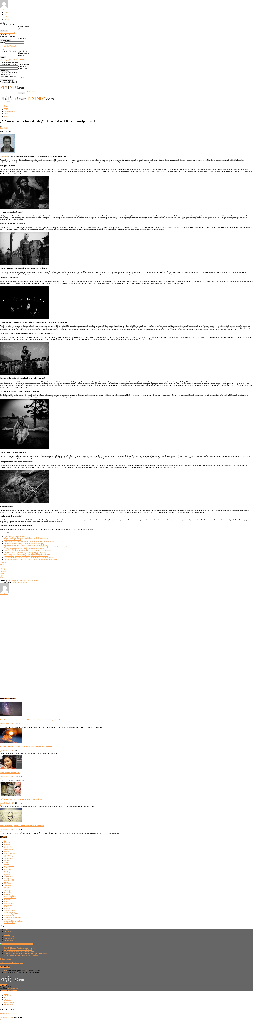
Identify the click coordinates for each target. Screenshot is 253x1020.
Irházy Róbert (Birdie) (7, 723)
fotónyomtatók (8, 857)
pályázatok (7, 878)
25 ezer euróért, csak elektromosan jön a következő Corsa (22, 955)
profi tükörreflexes (9, 923)
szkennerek (7, 885)
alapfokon (7, 842)
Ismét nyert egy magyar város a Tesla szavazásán (19, 951)
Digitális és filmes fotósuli (19, 582)
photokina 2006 (9, 880)
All (5, 841)
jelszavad (21, 29)
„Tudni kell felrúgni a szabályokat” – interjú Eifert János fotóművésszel (26, 556)
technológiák (8, 891)
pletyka (6, 882)
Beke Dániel (4, 128)
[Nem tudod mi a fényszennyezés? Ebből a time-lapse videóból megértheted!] (11, 716)
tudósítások (7, 899)
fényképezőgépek (9, 853)
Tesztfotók (7, 894)
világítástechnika (9, 903)
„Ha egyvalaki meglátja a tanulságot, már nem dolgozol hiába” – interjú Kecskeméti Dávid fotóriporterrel (36, 547)
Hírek (6, 14)
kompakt (6, 907)
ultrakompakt (8, 905)
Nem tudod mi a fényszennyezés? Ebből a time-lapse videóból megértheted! (30, 720)
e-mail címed (22, 38)
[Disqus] (126, 619)
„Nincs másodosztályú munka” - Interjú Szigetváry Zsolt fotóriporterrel (26, 538)
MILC (6, 933)
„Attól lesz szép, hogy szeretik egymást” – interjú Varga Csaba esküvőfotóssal (28, 550)
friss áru (6, 862)
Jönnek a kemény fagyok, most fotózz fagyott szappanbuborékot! (26, 746)
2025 (5, 972)
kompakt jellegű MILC (11, 914)
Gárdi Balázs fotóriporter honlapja (14, 536)
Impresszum (7, 931)
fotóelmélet (7, 855)
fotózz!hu (7, 860)
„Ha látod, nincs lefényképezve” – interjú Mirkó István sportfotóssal (25, 552)
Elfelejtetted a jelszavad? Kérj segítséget (12, 59)
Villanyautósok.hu (27, 944)
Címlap (6, 12)
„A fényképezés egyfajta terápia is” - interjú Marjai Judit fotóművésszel (26, 545)
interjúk (6, 116)
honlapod (4, 156)
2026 (5, 971)
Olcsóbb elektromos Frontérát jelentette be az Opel (19, 948)
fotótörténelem (8, 858)
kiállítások (7, 867)
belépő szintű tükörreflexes (12, 917)
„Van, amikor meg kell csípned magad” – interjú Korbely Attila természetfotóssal (29, 541)
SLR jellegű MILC (10, 915)
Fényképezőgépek (9, 18)
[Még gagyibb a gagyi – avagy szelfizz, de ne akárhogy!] (11, 795)
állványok (7, 844)
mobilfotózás (8, 873)
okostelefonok (8, 876)
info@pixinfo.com (12, 989)
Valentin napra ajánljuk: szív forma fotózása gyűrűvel (22, 826)
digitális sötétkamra (10, 848)
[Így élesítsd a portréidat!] (11, 769)
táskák (6, 889)
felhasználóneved (23, 27)
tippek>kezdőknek (10, 898)
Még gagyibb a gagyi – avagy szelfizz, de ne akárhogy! (22, 799)
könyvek (6, 871)
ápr (18, 972)
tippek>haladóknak (10, 896)
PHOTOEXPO (9, 936)
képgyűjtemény (9, 866)
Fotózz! (6, 19)
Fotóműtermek (8, 940)
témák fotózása (8, 892)
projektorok (7, 883)
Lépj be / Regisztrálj (10, 46)
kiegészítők (7, 869)
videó (5, 901)
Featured (6, 851)
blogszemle (7, 846)
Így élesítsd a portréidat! (10, 773)
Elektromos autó (5, 959)
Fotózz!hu (7, 935)
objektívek (7, 875)
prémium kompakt (9, 910)
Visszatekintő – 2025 (8, 1013)
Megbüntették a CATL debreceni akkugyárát (18, 950)
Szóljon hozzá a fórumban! (12, 540)
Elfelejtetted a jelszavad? (7, 33)
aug (27, 971)
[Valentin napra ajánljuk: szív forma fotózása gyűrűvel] (11, 822)
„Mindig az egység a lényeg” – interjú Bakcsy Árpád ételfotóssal (24, 549)
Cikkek (6, 16)
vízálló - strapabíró (10, 912)
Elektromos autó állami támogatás (11, 963)
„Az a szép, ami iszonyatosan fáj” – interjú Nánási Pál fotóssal (23, 543)
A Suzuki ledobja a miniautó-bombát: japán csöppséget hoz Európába (25, 953)
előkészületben (8, 850)
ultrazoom (7, 908)
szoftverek (7, 887)
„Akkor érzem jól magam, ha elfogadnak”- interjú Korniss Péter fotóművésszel (28, 557)
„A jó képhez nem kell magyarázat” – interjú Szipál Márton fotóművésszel (27, 554)
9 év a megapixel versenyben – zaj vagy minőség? (23, 580)
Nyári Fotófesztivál (10, 938)
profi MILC (7, 919)
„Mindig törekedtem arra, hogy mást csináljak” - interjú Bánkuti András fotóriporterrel (30, 559)
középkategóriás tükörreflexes (13, 921)
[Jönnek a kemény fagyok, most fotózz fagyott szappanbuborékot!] (11, 742)
